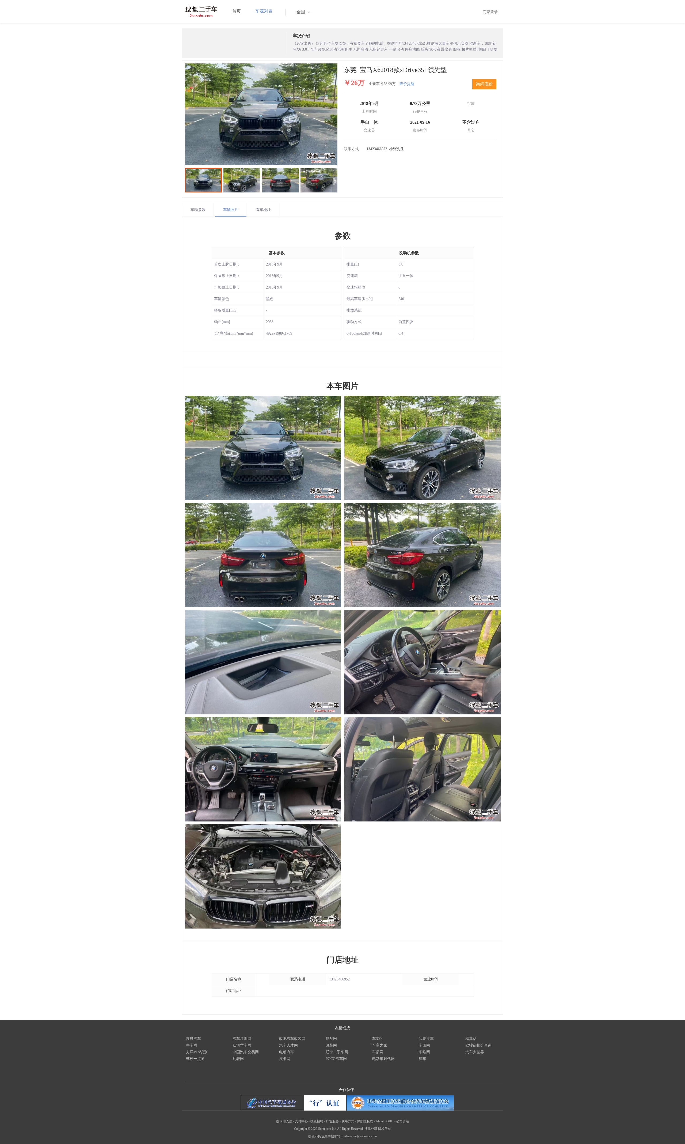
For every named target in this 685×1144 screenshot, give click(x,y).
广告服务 (332, 1121)
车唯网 (424, 1052)
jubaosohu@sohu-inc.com (360, 1136)
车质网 (377, 1052)
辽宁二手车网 (337, 1052)
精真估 (471, 1039)
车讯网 (424, 1045)
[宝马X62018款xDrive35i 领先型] (261, 114)
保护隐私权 (365, 1121)
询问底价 (484, 84)
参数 (343, 235)
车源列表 (263, 11)
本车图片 (342, 385)
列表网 (238, 1059)
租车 (422, 1059)
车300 (377, 1039)
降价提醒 (406, 84)
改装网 (331, 1045)
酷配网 (331, 1039)
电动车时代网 (383, 1059)
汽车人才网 (288, 1045)
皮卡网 (284, 1059)
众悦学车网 (242, 1045)
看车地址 (263, 210)
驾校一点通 (195, 1059)
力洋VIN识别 (197, 1052)
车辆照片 (230, 210)
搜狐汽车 (193, 1039)
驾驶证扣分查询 (478, 1045)
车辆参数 (198, 210)
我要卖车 (426, 1039)
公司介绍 (402, 1121)
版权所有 (384, 1129)
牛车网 (191, 1045)
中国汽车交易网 (246, 1052)
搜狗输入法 (284, 1121)
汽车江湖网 (242, 1039)
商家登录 (490, 12)
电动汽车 (286, 1052)
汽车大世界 (474, 1052)
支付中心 (301, 1121)
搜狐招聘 (316, 1121)
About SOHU (385, 1121)
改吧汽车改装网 (292, 1039)
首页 (236, 11)
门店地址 (342, 959)
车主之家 (379, 1045)
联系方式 (347, 1121)
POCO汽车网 (336, 1059)
